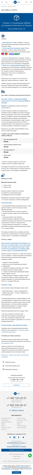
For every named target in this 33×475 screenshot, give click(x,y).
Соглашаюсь (16, 472)
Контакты (3, 429)
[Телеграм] (22, 437)
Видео (18, 423)
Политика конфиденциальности (16, 454)
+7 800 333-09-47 (16, 405)
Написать (16, 385)
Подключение (5, 420)
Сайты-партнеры (21, 427)
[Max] (14, 437)
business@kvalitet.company (16, 447)
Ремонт (3, 425)
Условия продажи (21, 425)
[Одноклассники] (18, 437)
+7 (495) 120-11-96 (16, 380)
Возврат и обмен (5, 427)
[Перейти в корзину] (31, 2)
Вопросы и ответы (22, 420)
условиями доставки (7, 343)
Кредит (3, 423)
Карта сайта (16, 458)
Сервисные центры (6, 422)
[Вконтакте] (10, 437)
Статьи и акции (21, 418)
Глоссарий (19, 422)
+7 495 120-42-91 (16, 398)
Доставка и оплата (6, 418)
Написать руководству (16, 450)
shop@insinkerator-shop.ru (16, 443)
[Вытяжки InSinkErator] (16, 2)
